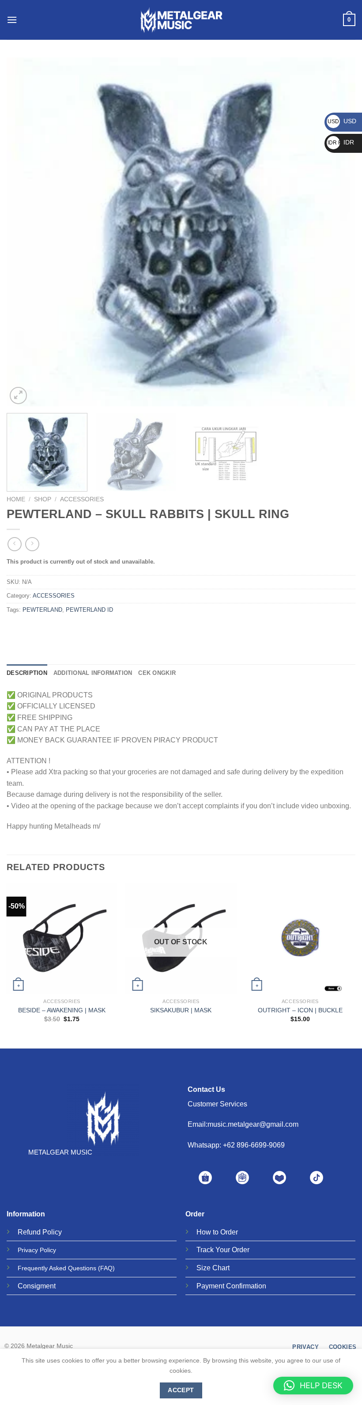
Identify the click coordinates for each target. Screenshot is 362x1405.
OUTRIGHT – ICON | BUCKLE (300, 1010)
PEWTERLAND (42, 609)
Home (16, 499)
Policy (52, 1232)
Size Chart (213, 1268)
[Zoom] (18, 395)
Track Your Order (222, 1250)
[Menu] (12, 19)
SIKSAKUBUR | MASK (180, 1010)
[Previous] (25, 232)
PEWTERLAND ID (89, 609)
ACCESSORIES (82, 499)
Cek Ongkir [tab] (157, 673)
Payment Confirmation (231, 1286)
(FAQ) (106, 1268)
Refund (29, 1232)
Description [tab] (27, 673)
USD (342, 121)
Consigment (37, 1286)
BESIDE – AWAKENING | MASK (62, 1010)
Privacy (28, 1250)
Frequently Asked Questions (57, 1268)
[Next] (337, 232)
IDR (341, 142)
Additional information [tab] (92, 673)
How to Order (217, 1232)
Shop (42, 499)
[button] (313, 1385)
